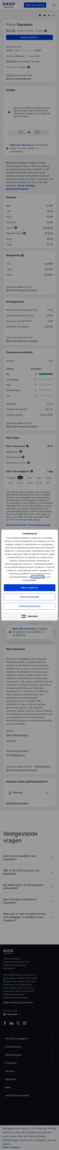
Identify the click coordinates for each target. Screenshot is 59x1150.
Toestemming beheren (30, 606)
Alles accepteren (29, 587)
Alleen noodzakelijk (29, 597)
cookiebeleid (38, 577)
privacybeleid (29, 580)
